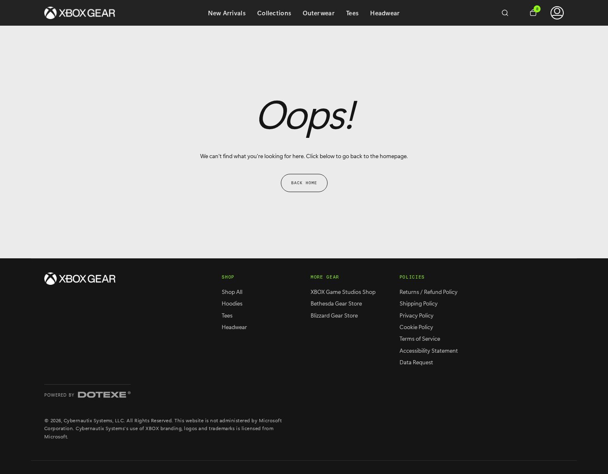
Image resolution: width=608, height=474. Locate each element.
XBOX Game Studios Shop (343, 292)
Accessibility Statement (429, 350)
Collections (274, 13)
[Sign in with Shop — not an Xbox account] (557, 12)
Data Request (416, 362)
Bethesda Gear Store (336, 303)
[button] (508, 12)
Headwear (385, 13)
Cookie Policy (416, 327)
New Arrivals (227, 13)
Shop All (232, 292)
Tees (352, 13)
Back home (304, 182)
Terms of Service (420, 338)
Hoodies (232, 303)
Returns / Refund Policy (428, 292)
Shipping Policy (419, 303)
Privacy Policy (416, 315)
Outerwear (319, 13)
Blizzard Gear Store (334, 315)
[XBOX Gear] (79, 278)
